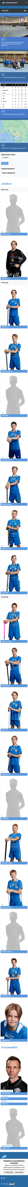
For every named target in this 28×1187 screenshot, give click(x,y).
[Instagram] (4, 1178)
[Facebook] (2, 1178)
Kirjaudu (5, 10)
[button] (14, 214)
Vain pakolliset (19, 1172)
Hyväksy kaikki (9, 1172)
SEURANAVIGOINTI (16, 2)
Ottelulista (4, 163)
